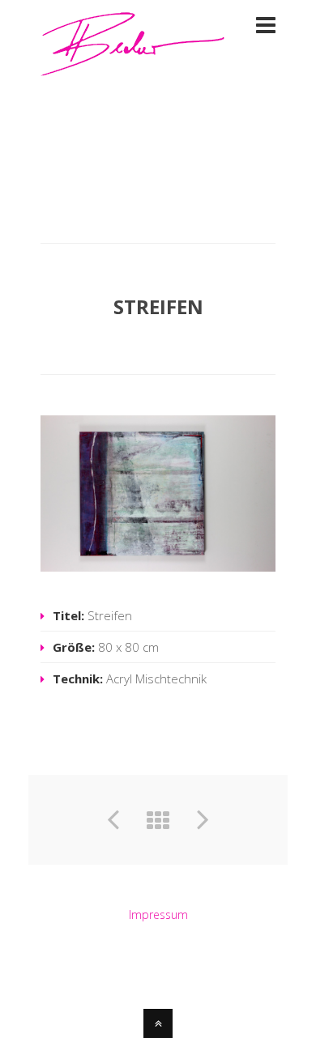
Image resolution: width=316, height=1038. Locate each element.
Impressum (158, 914)
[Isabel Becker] (133, 67)
